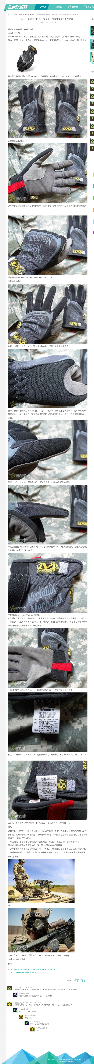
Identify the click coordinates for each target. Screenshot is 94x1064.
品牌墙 (75, 7)
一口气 (15, 987)
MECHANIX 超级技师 (27, 15)
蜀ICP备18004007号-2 (78, 1059)
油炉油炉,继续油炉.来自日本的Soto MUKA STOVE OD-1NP (35, 969)
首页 (9, 15)
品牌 (15, 15)
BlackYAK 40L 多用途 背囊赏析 (25, 972)
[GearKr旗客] (19, 8)
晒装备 (59, 7)
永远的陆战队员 (18, 1003)
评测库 (43, 7)
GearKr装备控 (24, 993)
